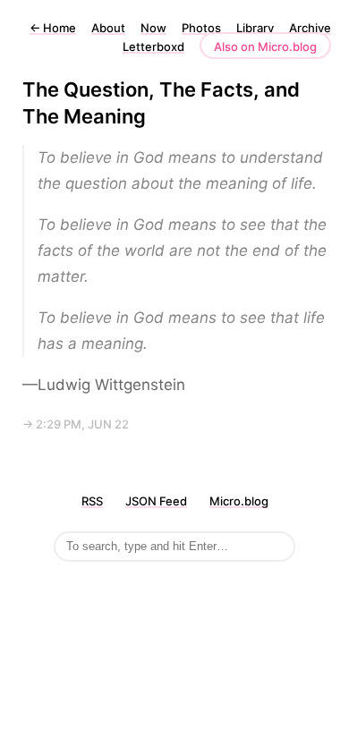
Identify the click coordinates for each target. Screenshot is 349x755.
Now (153, 28)
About (108, 28)
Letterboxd (153, 46)
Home (53, 28)
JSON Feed (156, 501)
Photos (201, 28)
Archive (310, 28)
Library (255, 28)
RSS (92, 501)
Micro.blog (238, 501)
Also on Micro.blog (265, 46)
